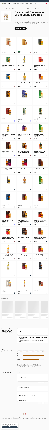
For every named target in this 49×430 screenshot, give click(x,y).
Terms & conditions (25, 418)
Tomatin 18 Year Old (21, 375)
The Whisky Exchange (22, 26)
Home (2, 8)
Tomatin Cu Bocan (21, 400)
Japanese (22, 3)
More (35, 3)
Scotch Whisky (6, 8)
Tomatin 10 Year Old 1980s (22, 390)
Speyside (30, 333)
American (27, 3)
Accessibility (31, 418)
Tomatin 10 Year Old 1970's (22, 387)
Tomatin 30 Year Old (21, 377)
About (6, 418)
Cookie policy (15, 425)
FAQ (11, 418)
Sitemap (14, 418)
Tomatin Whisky (20, 8)
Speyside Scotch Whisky (13, 8)
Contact (9, 418)
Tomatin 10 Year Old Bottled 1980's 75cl (24, 392)
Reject (6, 427)
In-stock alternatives (20, 28)
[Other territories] (46, 3)
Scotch (14, 3)
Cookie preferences (38, 418)
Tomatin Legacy (20, 380)
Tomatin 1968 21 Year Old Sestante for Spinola (25, 395)
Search (3, 418)
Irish (18, 3)
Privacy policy (19, 418)
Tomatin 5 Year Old (21, 397)
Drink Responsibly (44, 418)
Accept (14, 427)
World (31, 3)
